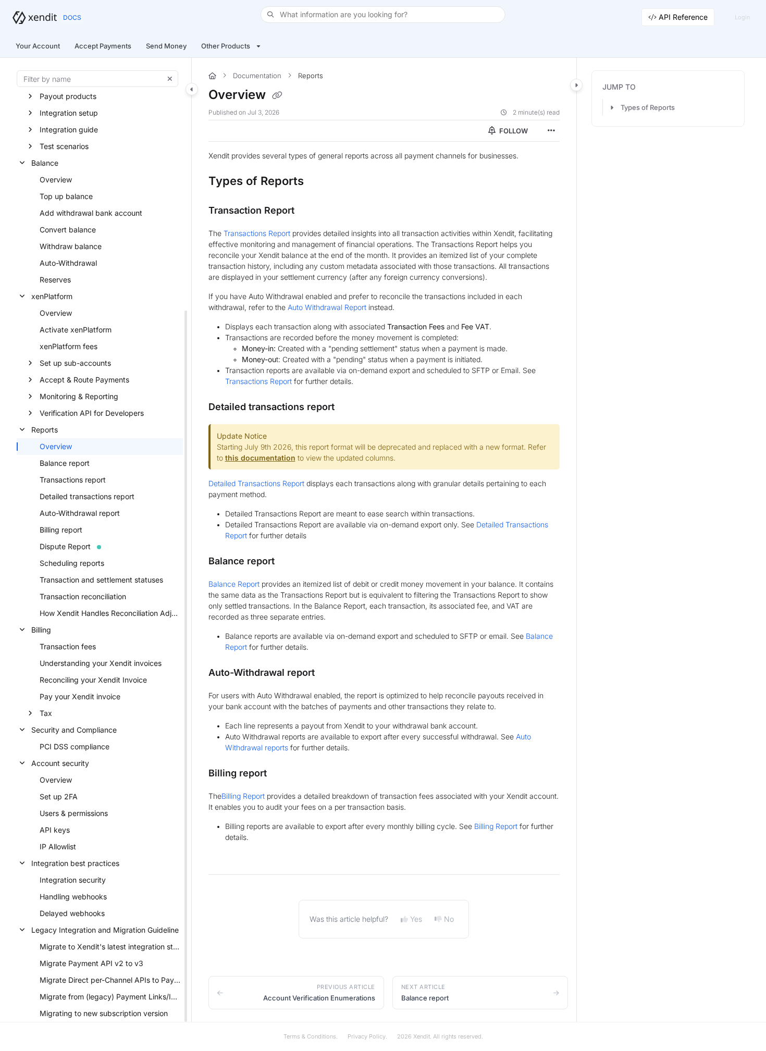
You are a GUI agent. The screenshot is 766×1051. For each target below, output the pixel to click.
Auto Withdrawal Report (327, 307)
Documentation (257, 75)
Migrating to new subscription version (104, 1013)
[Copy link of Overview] (277, 95)
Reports (44, 429)
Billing (41, 629)
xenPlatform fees (68, 346)
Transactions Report (257, 233)
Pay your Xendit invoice (80, 696)
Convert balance (68, 229)
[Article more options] (551, 130)
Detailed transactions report (87, 496)
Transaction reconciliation (83, 596)
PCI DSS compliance (74, 746)
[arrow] (611, 107)
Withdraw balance (71, 246)
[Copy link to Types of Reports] (320, 182)
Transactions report (73, 479)
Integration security (73, 879)
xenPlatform (51, 296)
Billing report (61, 529)
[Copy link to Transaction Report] (311, 211)
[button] (383, 14)
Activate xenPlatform (76, 329)
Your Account (38, 46)
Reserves (55, 279)
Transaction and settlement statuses (101, 579)
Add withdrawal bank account (91, 212)
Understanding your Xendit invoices (101, 663)
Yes (416, 918)
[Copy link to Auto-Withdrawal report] (331, 673)
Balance (44, 162)
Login (742, 17)
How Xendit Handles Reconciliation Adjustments (110, 613)
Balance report (65, 463)
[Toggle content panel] (576, 85)
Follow (513, 131)
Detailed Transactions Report (256, 483)
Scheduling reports (72, 563)
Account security (60, 763)
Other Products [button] (225, 46)
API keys (55, 829)
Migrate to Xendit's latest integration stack (110, 946)
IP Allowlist (58, 846)
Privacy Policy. (367, 1036)
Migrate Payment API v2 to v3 (91, 963)
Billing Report (243, 796)
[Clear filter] (170, 78)
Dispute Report (65, 546)
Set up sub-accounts (75, 362)
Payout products (68, 96)
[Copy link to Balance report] (291, 561)
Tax (46, 713)
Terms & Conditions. (310, 1036)
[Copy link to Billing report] (283, 773)
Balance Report (234, 583)
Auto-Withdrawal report (80, 513)
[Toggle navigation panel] (192, 89)
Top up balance (66, 196)
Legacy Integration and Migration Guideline (105, 929)
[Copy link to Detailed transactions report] (351, 407)
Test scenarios (64, 146)
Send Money (166, 46)
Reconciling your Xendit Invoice (93, 679)
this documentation (260, 457)
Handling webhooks (73, 896)
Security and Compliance (74, 729)
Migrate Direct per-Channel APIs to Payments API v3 (110, 979)
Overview (56, 179)
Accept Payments (103, 46)
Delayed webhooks (72, 913)
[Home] (35, 17)
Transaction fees (68, 646)
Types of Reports (648, 107)
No (449, 918)
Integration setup (69, 112)
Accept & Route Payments (84, 379)
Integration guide (69, 129)
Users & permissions (74, 813)
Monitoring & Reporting (79, 396)
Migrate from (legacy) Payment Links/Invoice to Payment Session (110, 996)
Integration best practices (75, 863)
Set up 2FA (59, 796)
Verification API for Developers (92, 413)
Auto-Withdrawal (68, 262)
